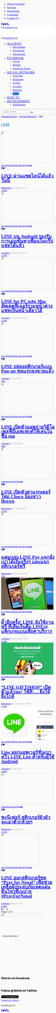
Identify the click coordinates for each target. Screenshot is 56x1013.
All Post (14, 43)
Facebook (15, 58)
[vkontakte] (6, 24)
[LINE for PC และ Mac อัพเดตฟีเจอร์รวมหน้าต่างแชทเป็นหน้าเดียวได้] (27, 288)
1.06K (4, 906)
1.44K (4, 190)
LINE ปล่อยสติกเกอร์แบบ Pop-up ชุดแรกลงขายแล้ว (27, 368)
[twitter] (4, 24)
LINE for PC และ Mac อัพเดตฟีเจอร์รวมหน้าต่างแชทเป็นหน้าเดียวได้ (27, 306)
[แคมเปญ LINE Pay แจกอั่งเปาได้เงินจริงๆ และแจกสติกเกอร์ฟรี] (27, 543)
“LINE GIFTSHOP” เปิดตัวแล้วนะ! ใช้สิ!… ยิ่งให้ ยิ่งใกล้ (26, 692)
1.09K (4, 255)
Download (18, 50)
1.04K (4, 641)
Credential (12, 14)
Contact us (13, 18)
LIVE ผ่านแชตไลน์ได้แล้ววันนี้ (27, 178)
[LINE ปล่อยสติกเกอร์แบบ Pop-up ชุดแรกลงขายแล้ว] (27, 353)
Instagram (18, 79)
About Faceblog (16, 3)
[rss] (8, 24)
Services (11, 7)
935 (3, 576)
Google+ (17, 86)
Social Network (21, 72)
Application (19, 104)
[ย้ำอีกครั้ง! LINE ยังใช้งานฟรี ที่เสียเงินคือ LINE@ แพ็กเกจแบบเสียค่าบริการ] (27, 608)
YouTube (18, 75)
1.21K (4, 511)
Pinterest (17, 90)
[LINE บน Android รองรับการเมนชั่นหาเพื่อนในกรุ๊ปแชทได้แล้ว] (27, 223)
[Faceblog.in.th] (9, 27)
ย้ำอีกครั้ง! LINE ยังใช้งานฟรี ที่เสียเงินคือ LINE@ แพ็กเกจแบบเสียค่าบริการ (27, 626)
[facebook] (2, 24)
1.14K (4, 706)
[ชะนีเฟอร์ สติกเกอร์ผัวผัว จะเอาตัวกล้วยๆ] (27, 803)
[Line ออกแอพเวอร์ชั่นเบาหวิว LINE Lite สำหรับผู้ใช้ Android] (27, 738)
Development (18, 101)
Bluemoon (6, 187)
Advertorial (13, 11)
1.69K (4, 320)
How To (13, 97)
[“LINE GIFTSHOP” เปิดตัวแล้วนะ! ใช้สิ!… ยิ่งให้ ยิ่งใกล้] (27, 673)
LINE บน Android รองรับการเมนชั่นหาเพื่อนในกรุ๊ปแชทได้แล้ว (27, 241)
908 (3, 446)
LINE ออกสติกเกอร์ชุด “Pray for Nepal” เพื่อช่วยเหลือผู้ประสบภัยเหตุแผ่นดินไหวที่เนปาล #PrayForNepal (26, 886)
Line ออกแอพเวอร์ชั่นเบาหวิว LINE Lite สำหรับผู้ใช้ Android (27, 757)
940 (3, 381)
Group (16, 61)
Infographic (19, 47)
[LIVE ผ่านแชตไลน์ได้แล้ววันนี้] (27, 162)
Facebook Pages (21, 68)
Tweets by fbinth (10, 1000)
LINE (16, 93)
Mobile (17, 64)
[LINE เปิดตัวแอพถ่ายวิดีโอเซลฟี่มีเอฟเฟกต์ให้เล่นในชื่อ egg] (27, 413)
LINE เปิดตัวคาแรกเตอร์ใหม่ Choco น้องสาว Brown (26, 496)
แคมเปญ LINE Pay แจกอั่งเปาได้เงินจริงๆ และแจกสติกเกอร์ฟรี (28, 561)
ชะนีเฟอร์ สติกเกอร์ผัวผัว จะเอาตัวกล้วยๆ (25, 819)
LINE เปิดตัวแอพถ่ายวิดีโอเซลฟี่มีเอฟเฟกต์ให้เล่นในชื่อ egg (28, 431)
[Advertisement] (24, 32)
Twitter (16, 82)
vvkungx (5, 252)
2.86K (4, 771)
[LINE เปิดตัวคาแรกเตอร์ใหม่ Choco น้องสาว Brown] (27, 478)
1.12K (4, 832)
